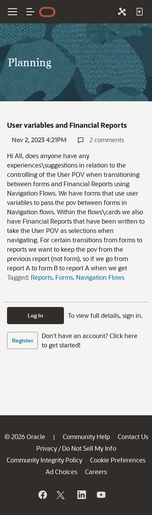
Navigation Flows (100, 277)
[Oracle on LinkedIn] (81, 494)
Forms (64, 277)
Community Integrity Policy (44, 460)
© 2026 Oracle (24, 436)
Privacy (46, 448)
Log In (35, 315)
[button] (30, 11)
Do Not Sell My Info (89, 448)
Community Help (86, 436)
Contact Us (133, 436)
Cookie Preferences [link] (117, 460)
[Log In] (139, 11)
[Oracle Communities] (122, 11)
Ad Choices (61, 471)
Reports (41, 277)
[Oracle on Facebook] (42, 494)
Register (22, 340)
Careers (96, 471)
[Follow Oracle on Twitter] (62, 494)
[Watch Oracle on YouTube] (100, 494)
